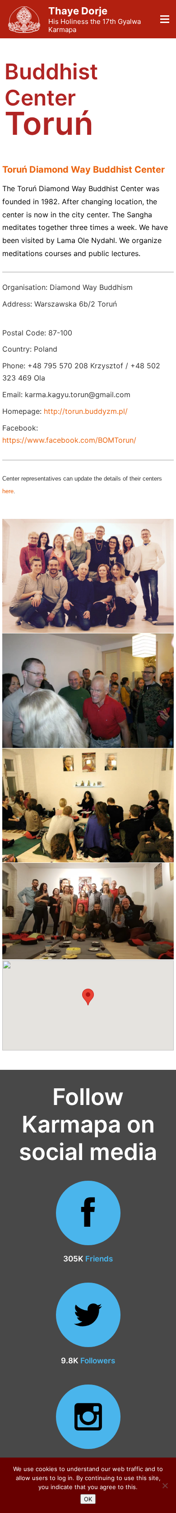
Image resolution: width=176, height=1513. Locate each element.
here (8, 491)
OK (88, 1499)
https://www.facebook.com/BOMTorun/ (69, 440)
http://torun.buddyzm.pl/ (86, 411)
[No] (164, 1485)
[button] (88, 997)
